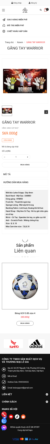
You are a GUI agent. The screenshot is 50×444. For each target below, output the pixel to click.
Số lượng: (6, 151)
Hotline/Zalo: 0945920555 (18, 382)
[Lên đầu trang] (41, 430)
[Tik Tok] (17, 416)
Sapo (30, 430)
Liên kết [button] (7, 394)
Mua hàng (25, 165)
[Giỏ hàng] (45, 9)
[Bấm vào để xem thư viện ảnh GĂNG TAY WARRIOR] (25, 81)
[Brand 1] (13, 343)
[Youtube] (11, 416)
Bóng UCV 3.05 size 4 (25, 313)
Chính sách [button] (9, 401)
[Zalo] (4, 421)
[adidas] (36, 343)
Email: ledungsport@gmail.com (20, 388)
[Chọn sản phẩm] (25, 286)
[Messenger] (4, 427)
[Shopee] (23, 416)
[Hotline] (4, 414)
